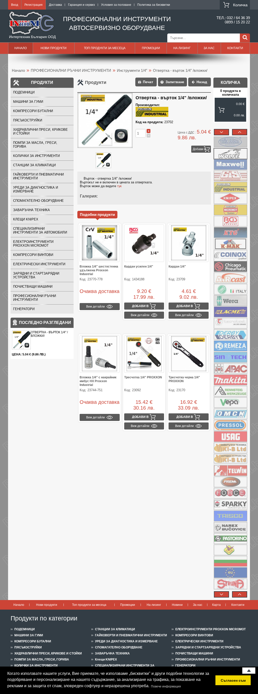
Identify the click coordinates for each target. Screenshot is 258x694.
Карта (216, 605)
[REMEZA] (230, 346)
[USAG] (230, 436)
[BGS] (230, 221)
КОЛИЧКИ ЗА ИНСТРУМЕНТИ (36, 156)
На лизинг (182, 48)
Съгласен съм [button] (233, 680)
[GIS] (230, 176)
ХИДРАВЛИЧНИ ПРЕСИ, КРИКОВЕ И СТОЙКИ (40, 131)
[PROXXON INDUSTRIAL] (230, 187)
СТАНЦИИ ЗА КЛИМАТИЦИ (34, 165)
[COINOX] (230, 255)
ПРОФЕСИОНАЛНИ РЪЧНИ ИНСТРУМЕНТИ (71, 70)
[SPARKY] (230, 504)
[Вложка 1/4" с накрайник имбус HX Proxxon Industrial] (99, 354)
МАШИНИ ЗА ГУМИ (28, 102)
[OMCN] (230, 414)
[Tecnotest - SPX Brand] (230, 323)
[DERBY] (230, 334)
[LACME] (230, 312)
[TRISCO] (230, 516)
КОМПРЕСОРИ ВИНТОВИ (33, 255)
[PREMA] (230, 482)
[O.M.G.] (230, 289)
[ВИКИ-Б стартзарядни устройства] (230, 459)
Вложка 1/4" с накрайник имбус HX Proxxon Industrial (98, 381)
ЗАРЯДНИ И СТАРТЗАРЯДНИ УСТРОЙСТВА (36, 275)
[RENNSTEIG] (230, 391)
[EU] (230, 572)
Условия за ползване (116, 5)
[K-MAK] (230, 244)
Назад (202, 82)
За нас (209, 48)
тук (119, 186)
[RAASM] (230, 550)
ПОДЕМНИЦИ (24, 92)
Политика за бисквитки (153, 5)
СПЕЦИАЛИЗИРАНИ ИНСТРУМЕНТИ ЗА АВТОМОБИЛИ (40, 230)
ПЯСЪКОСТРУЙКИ (27, 120)
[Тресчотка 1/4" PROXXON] (144, 354)
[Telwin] (230, 470)
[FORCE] (230, 493)
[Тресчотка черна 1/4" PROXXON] (188, 354)
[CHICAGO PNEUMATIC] (230, 266)
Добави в (199, 149)
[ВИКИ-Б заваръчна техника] (230, 448)
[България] (230, 561)
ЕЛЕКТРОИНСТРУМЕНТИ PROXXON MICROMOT (33, 243)
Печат (148, 82)
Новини (177, 605)
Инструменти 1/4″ (132, 70)
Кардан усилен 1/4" (138, 266)
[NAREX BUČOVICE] (230, 527)
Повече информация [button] (166, 686)
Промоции (151, 48)
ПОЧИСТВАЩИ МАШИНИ (32, 286)
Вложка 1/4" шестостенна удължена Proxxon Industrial (99, 270)
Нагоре (249, 670)
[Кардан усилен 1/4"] (144, 243)
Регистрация (33, 5)
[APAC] (230, 368)
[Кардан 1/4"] (188, 243)
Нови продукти (54, 48)
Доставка (55, 5)
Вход (14, 5)
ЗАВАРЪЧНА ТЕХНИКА (31, 210)
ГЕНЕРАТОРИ (24, 309)
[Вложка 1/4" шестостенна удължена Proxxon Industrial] (99, 243)
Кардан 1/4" (177, 266)
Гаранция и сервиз (81, 5)
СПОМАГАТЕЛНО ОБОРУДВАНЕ (38, 201)
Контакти (235, 48)
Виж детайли (95, 306)
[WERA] (230, 300)
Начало (20, 48)
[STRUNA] (230, 584)
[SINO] (230, 357)
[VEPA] (230, 402)
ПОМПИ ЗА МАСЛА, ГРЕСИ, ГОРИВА (35, 144)
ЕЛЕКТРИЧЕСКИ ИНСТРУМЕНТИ (39, 264)
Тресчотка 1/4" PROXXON (143, 377)
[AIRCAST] (230, 278)
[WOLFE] (230, 153)
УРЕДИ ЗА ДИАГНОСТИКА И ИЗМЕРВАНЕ (35, 189)
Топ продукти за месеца (104, 48)
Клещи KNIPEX (25, 219)
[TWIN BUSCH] (230, 142)
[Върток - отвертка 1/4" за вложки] (103, 160)
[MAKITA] (230, 380)
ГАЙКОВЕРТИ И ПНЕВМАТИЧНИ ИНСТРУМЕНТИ (38, 176)
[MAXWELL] (230, 164)
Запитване (175, 82)
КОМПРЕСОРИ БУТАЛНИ (33, 111)
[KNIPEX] (230, 198)
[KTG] (230, 232)
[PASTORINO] (230, 538)
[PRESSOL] (230, 425)
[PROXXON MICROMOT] (230, 210)
